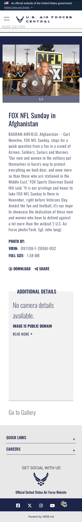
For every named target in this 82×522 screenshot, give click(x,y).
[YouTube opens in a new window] (52, 506)
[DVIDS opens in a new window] (64, 504)
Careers (13, 449)
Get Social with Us (41, 468)
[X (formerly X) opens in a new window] (29, 506)
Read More (21, 334)
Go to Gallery (22, 412)
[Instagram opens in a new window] (41, 506)
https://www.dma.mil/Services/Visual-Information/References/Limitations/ (38, 393)
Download (21, 268)
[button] (19, 7)
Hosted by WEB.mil (41, 516)
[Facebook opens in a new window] (18, 506)
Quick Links (16, 437)
